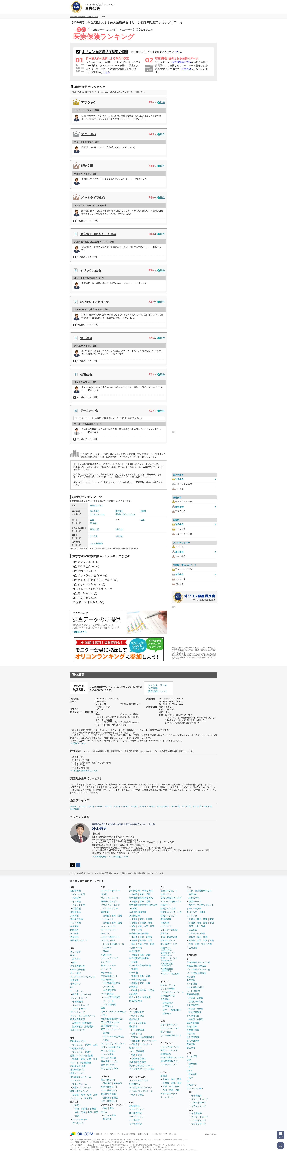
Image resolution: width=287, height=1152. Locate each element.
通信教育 (133, 987)
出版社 (106, 1040)
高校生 (134, 990)
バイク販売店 (107, 994)
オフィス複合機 (108, 1058)
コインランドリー (109, 908)
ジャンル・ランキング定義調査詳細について (157, 688)
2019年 (125, 806)
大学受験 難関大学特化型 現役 (143, 905)
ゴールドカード (79, 1009)
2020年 (117, 806)
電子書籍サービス (109, 1026)
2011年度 (207, 806)
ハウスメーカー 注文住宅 (81, 1098)
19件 (162, 134)
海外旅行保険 (76, 919)
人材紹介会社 (167, 964)
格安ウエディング (169, 1050)
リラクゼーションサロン (140, 1087)
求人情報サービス (169, 944)
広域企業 (193, 930)
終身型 (192, 998)
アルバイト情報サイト (171, 901)
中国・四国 (93, 1112)
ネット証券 (75, 952)
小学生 (151, 990)
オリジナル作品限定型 (113, 1036)
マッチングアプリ (169, 1064)
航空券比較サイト (109, 1087)
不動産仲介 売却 (78, 1041)
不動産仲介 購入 (78, 1048)
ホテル (104, 1112)
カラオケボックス (169, 1093)
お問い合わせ (143, 1134)
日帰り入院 (94, 529)
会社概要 (99, 1134)
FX (71, 987)
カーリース (106, 969)
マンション (77, 1045)
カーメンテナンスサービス (113, 1011)
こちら (177, 52)
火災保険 (74, 915)
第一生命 (86, 338)
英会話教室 (134, 1019)
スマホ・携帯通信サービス (199, 891)
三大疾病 (93, 536)
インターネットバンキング (82, 977)
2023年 (91, 806)
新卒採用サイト (168, 954)
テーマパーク (167, 1097)
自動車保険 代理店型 (196, 966)
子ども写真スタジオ (110, 1022)
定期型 (200, 998)
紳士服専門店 (135, 1113)
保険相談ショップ (78, 940)
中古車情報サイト (109, 976)
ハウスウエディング (170, 1046)
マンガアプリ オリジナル (113, 1043)
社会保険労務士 (147, 1037)
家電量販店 (134, 1106)
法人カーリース (168, 985)
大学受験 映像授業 (137, 912)
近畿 (89, 1059)
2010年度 (74, 809)
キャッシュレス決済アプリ (82, 1016)
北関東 (84, 1108)
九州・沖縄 (136, 930)
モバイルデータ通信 (196, 912)
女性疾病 (119, 536)
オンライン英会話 (137, 1023)
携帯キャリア (195, 901)
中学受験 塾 (134, 951)
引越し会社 (106, 955)
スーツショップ (136, 1116)
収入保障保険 (195, 1012)
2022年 (99, 806)
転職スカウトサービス (171, 912)
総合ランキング (96, 506)
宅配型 (106, 951)
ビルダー (76, 1105)
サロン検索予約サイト (171, 1035)
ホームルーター (194, 908)
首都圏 (75, 1059)
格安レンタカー (108, 965)
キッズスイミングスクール (140, 1091)
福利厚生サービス (109, 1061)
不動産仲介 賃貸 (78, 1066)
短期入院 (119, 529)
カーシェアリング (109, 958)
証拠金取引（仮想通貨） (83, 1026)
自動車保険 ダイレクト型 (198, 962)
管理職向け (168, 1006)
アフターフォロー (97, 514)
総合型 (106, 1033)
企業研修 (165, 999)
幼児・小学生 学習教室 (140, 997)
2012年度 (197, 806)
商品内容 (119, 511)
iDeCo (189, 1070)
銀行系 (75, 994)
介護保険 (191, 1033)
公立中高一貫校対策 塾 (140, 965)
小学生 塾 (133, 972)
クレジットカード (78, 998)
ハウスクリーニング (110, 905)
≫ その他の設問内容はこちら (84, 770)
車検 (103, 1008)
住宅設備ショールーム (80, 1077)
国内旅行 (107, 1083)
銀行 (74, 962)
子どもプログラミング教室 (141, 1069)
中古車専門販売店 (111, 983)
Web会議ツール (168, 996)
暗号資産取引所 (77, 1019)
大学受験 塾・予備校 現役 (141, 891)
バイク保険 (75, 901)
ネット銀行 (75, 973)
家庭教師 (133, 994)
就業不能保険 (193, 1023)
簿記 (140, 1033)
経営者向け (168, 1003)
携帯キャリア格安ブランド (201, 905)
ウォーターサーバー (110, 891)
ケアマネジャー (149, 1041)
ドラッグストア (136, 1109)
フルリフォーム (79, 1084)
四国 (191, 926)
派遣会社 (165, 933)
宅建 (133, 1033)
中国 (212, 922)
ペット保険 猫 (193, 991)
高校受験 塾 (134, 915)
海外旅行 (118, 1083)
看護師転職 (166, 919)
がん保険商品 (193, 1016)
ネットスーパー (108, 926)
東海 (83, 1059)
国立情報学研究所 (181, 62)
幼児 (133, 1016)
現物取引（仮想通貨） (82, 1023)
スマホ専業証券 (77, 966)
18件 (162, 197)
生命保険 (74, 926)
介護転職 (165, 922)
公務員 (134, 1044)
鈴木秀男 (186, 69)
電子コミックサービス (111, 1029)
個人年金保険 (193, 1041)
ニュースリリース (112, 1134)
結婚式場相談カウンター (172, 1057)
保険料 (143, 511)
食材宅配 (105, 912)
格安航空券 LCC (108, 1094)
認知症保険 (192, 1026)
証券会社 (76, 959)
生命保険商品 (193, 1005)
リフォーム (75, 1080)
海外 (111, 1108)
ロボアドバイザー (78, 1030)
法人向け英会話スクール (140, 1065)
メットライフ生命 (93, 197)
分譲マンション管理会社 (81, 1055)
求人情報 (173, 1134)
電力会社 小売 (107, 1065)
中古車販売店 (107, 979)
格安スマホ (194, 898)
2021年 (108, 806)
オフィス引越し (108, 1051)
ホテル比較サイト (109, 1090)
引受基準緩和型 (196, 1001)
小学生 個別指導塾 (137, 979)
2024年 (82, 806)
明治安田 (87, 165)
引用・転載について (159, 1134)
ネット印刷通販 (168, 988)
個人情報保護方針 (128, 1134)
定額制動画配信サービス (112, 1019)
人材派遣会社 (167, 969)
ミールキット (107, 919)
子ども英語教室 (136, 1012)
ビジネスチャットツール (172, 992)
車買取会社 (106, 972)
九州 (95, 1059)
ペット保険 (75, 922)
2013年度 (186, 806)
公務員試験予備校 (137, 1062)
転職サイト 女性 (168, 908)
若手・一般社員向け (172, 1010)
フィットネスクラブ (138, 1080)
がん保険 (74, 933)
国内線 (106, 1097)
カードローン (76, 991)
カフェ (104, 1015)
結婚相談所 (166, 1054)
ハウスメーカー (79, 1119)
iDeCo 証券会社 (77, 969)
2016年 (143, 806)
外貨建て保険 (193, 1030)
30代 (92, 520)
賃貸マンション (77, 1073)
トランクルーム (108, 940)
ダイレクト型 (78, 894)
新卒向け (167, 1013)
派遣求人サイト (168, 940)
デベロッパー (78, 1123)
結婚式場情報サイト (170, 1061)
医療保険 (74, 930)
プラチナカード (198, 1106)
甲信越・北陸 (146, 922)
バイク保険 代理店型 (196, 973)
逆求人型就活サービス (171, 898)
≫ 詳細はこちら (78, 743)
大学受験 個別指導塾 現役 (141, 898)
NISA (72, 955)
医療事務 (140, 1030)
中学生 (143, 990)
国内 (105, 1108)
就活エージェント (169, 891)
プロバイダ (192, 915)
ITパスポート (146, 1044)
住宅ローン (75, 984)
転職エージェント (169, 915)
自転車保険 (75, 912)
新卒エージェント (169, 959)
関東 (179, 1079)
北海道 (134, 919)
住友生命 (86, 374)
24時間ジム (134, 1084)
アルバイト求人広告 (170, 974)
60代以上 (94, 523)
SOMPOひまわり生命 (94, 301)
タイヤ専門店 (135, 1124)
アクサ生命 (88, 134)
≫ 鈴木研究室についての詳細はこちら (110, 856)
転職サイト (166, 905)
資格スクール (135, 1048)
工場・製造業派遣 (169, 937)
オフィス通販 (107, 1054)
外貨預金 (74, 980)
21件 (162, 102)
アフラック (88, 102)
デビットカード (77, 1012)
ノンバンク (86, 994)
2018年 (134, 806)
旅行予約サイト (108, 1080)
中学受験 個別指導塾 (139, 958)
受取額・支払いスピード (125, 514)
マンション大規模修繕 (80, 1062)
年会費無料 (77, 1001)
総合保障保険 (193, 1037)
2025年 (73, 806)
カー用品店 (134, 1120)
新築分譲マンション (79, 1091)
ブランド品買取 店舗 (110, 1047)
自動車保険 (75, 891)
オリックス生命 (90, 270)
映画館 (164, 1076)
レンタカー (106, 962)
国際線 (115, 1097)
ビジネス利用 (109, 1115)
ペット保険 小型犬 (195, 987)
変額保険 (191, 1044)
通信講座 (133, 1026)
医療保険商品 (193, 994)
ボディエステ (167, 1032)
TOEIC (134, 1037)
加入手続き (94, 511)
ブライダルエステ (169, 1025)
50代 (142, 520)
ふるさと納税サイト (110, 937)
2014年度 (175, 806)
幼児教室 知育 (135, 1001)
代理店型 (76, 898)
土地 (95, 1045)
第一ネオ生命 (89, 410)
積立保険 (191, 1048)
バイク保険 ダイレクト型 (198, 969)
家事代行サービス (109, 901)
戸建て (88, 1045)
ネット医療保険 (96, 543)
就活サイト (166, 894)
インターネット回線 (196, 933)
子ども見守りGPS (109, 1068)
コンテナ (107, 947)
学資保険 (74, 937)
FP (132, 1030)
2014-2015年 (163, 806)
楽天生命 (179, 479)
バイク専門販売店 (111, 997)
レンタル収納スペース (113, 944)
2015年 (151, 806)
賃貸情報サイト (77, 1069)
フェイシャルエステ (170, 1028)
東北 (77, 1108)
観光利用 (107, 1119)
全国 (177, 1090)
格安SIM (193, 894)
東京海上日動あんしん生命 (98, 234)
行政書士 (135, 1041)
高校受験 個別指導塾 (139, 933)
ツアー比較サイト (109, 1101)
